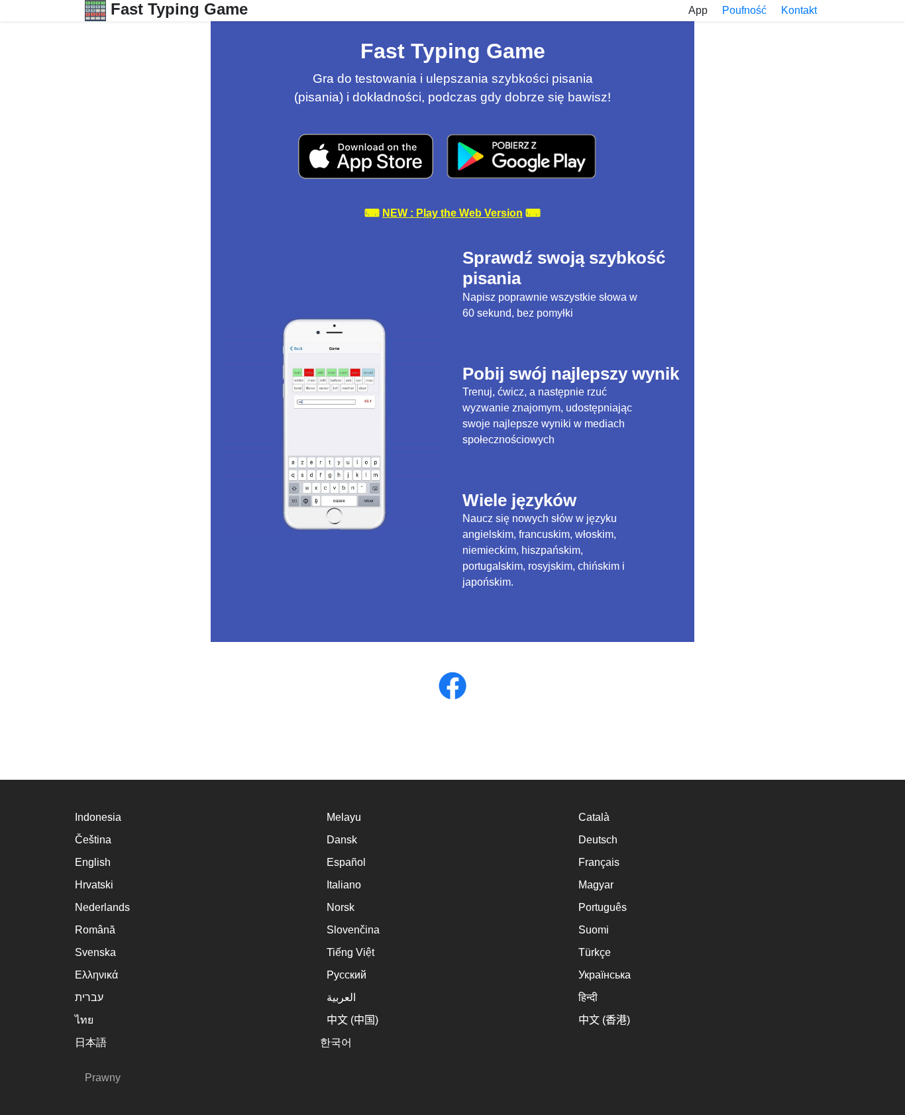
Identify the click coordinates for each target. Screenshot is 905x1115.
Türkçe (594, 952)
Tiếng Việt (350, 952)
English (93, 862)
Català (594, 817)
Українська (604, 975)
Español (346, 862)
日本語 (91, 1042)
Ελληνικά (96, 975)
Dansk (342, 839)
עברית (89, 997)
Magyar (595, 884)
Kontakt (799, 10)
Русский (346, 975)
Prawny (103, 1077)
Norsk (340, 907)
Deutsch (597, 839)
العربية (341, 997)
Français (598, 862)
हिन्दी (588, 997)
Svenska (95, 952)
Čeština (93, 839)
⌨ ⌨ (452, 213)
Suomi (593, 929)
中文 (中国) (352, 1020)
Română (95, 929)
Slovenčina (353, 929)
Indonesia (98, 817)
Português (602, 907)
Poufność (744, 10)
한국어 (336, 1042)
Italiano (344, 884)
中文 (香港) (604, 1020)
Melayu (344, 817)
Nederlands (102, 907)
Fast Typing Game (177, 9)
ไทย (84, 1020)
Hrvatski (94, 884)
